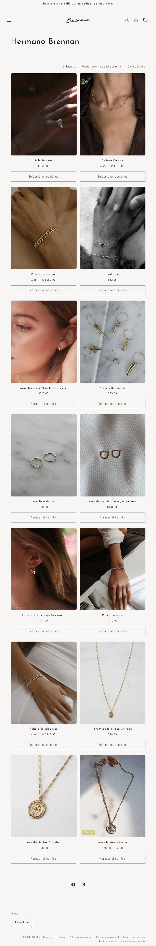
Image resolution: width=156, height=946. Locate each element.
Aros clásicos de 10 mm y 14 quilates (112, 501)
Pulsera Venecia (112, 615)
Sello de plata (43, 160)
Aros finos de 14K (43, 501)
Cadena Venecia (112, 160)
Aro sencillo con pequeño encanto (43, 615)
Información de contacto (133, 941)
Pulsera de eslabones (43, 729)
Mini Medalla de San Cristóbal (112, 729)
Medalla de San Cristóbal (43, 842)
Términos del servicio (134, 937)
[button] (9, 19)
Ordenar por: (70, 66)
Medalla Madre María (112, 842)
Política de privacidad (107, 937)
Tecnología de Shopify (54, 937)
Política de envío (108, 941)
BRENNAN (37, 937)
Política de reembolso (80, 937)
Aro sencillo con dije (113, 388)
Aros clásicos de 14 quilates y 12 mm (43, 388)
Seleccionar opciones (43, 177)
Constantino (112, 274)
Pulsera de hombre (43, 274)
